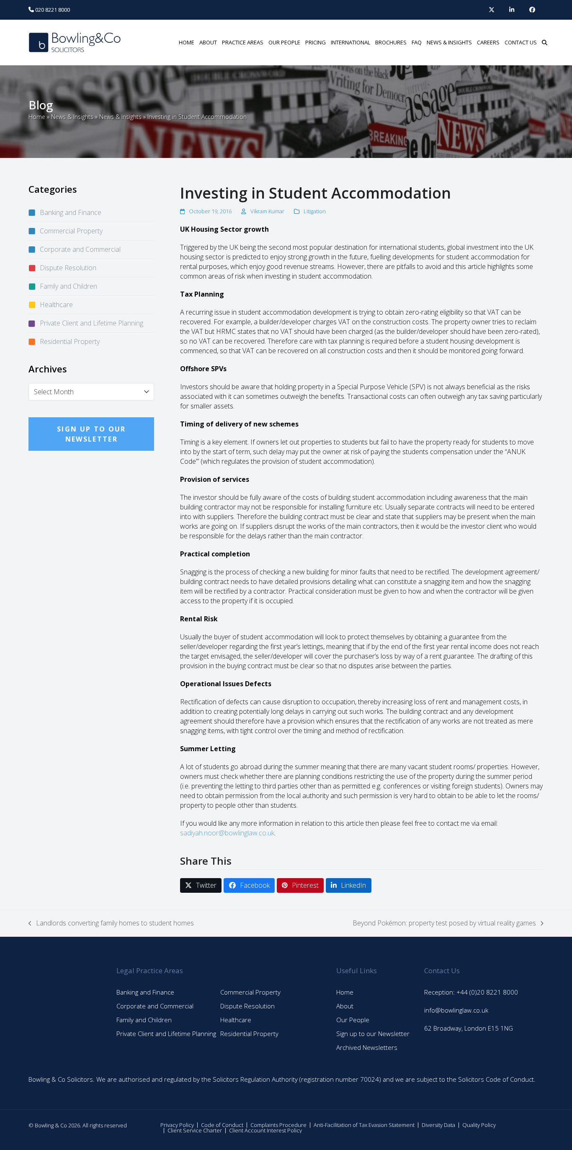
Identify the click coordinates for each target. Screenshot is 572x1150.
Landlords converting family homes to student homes (111, 923)
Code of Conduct (222, 1125)
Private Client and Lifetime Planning (91, 323)
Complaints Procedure (278, 1125)
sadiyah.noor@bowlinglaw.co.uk (227, 832)
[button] (544, 42)
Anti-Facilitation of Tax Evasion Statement (364, 1125)
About (344, 1006)
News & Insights (72, 117)
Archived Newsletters (366, 1047)
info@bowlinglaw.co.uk (456, 1010)
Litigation (315, 211)
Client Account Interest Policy (265, 1130)
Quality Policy (479, 1125)
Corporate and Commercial (80, 249)
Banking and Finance (70, 212)
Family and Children (68, 286)
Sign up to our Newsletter (373, 1033)
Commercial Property (71, 230)
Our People (352, 1020)
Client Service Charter (194, 1130)
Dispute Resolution (68, 267)
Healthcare (56, 304)
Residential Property (70, 341)
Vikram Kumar (267, 211)
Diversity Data (438, 1125)
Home (36, 117)
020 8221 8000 (52, 9)
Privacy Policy (177, 1125)
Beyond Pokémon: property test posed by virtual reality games (444, 923)
